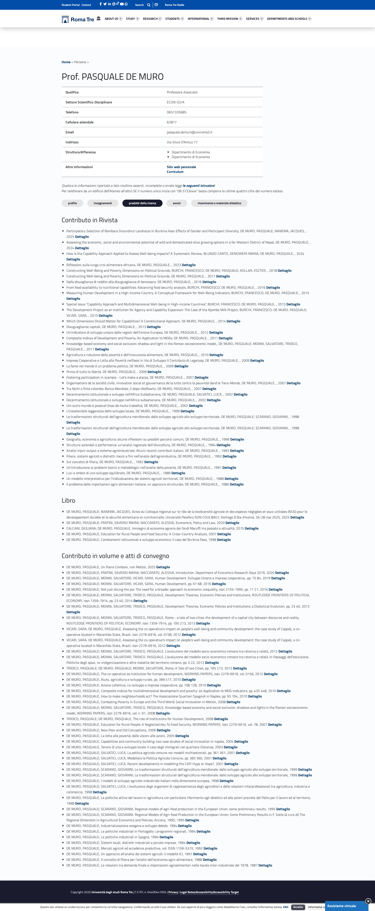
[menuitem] (98, 18)
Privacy (173, 892)
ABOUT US (111, 18)
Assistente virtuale (341, 905)
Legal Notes (187, 892)
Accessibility (204, 892)
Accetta (298, 907)
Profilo (72, 203)
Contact (86, 5)
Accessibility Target (226, 892)
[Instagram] (114, 3)
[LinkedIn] (109, 3)
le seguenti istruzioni (199, 185)
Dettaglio (82, 236)
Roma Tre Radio (174, 5)
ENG (285, 907)
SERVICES (252, 18)
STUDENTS (172, 18)
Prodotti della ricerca (142, 203)
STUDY (130, 18)
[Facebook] (101, 3)
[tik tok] (118, 3)
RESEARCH (150, 18)
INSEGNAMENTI (103, 203)
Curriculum (175, 171)
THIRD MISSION (227, 18)
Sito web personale (181, 166)
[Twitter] (105, 3)
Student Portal (71, 5)
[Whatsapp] (126, 3)
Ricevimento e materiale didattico (219, 203)
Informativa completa (321, 907)
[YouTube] (122, 3)
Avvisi (177, 203)
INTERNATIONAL (198, 18)
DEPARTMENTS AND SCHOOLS (287, 18)
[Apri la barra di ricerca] (146, 5)
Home (98, 18)
